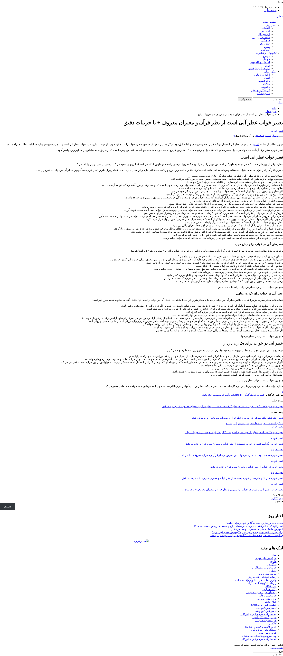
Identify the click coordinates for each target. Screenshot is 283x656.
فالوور (273, 561)
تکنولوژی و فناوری (266, 53)
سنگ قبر (271, 564)
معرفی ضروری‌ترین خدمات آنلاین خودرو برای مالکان (254, 523)
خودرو (266, 56)
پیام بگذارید (277, 498)
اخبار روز (271, 25)
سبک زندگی (270, 71)
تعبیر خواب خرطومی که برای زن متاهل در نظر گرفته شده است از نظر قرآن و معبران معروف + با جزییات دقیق (222, 406)
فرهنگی (265, 40)
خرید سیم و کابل (267, 595)
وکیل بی (272, 570)
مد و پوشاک (263, 93)
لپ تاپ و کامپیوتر (260, 62)
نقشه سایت (270, 10)
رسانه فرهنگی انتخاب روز (262, 577)
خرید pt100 (270, 586)
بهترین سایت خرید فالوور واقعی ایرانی (255, 580)
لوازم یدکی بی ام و (266, 598)
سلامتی (266, 84)
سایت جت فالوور (267, 573)
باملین (279, 16)
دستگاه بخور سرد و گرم (263, 629)
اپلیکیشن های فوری (265, 558)
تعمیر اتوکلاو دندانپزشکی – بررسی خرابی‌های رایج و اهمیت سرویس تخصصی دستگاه (238, 526)
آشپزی (266, 77)
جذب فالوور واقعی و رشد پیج (260, 626)
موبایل (266, 59)
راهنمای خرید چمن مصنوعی (261, 592)
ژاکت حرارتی (269, 589)
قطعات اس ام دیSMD (263, 604)
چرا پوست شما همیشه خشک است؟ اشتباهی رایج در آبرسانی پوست (246, 535)
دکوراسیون (264, 81)
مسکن (266, 46)
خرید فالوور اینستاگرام (264, 567)
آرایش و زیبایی (262, 74)
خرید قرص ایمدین (266, 632)
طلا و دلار (265, 43)
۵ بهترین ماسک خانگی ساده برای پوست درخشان (257, 529)
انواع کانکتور (269, 601)
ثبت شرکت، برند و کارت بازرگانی (258, 614)
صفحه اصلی (269, 21)
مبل (274, 555)
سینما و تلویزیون (261, 37)
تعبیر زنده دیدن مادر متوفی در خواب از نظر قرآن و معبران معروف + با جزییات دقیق (237, 417)
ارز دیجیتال (264, 34)
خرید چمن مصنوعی (265, 620)
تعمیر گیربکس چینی (265, 611)
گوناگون (265, 49)
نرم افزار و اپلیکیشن (259, 68)
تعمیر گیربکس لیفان (265, 608)
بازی (267, 65)
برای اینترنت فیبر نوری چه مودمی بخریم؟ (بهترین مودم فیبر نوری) (247, 532)
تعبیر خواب (277, 130)
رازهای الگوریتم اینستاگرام (262, 583)
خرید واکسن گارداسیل (264, 617)
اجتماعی (265, 31)
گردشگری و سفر (260, 90)
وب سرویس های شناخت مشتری (258, 636)
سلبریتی (265, 87)
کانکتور (272, 623)
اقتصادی (265, 28)
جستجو (279, 501)
